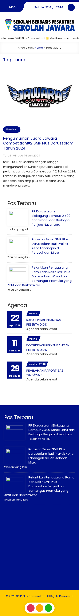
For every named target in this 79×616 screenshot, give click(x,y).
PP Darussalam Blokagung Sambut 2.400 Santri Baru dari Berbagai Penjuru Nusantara (51, 218)
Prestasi (11, 129)
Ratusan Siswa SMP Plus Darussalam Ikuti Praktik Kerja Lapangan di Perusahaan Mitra (50, 246)
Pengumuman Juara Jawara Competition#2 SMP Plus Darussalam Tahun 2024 (38, 143)
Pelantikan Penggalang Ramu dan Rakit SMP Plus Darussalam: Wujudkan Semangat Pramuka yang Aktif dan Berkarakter (39, 276)
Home (39, 48)
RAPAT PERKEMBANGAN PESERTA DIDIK (43, 322)
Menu (12, 7)
